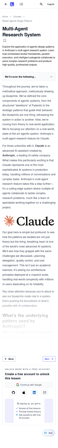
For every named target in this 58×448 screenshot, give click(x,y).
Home (5, 16)
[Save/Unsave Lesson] (4, 40)
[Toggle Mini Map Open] (21, 4)
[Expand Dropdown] (51, 76)
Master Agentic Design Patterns (17, 20)
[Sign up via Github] (13, 392)
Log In (50, 4)
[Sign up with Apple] (23, 392)
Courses (17, 16)
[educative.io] (12, 4)
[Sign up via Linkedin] (34, 392)
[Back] (6, 4)
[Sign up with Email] (44, 392)
